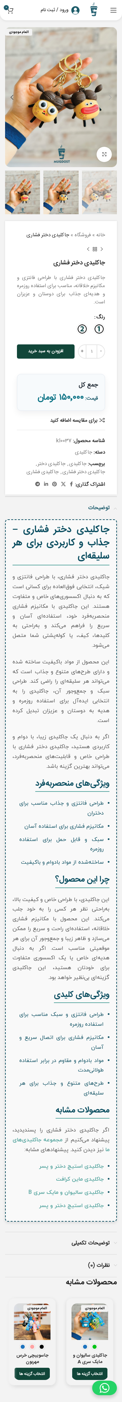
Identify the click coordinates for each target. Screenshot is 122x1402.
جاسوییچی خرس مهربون (32, 1359)
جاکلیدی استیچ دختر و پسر (71, 1166)
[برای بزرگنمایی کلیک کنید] (104, 154)
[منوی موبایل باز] (113, 10)
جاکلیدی (83, 452)
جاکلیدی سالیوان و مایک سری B (66, 1192)
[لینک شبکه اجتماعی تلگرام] (37, 484)
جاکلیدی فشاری (42, 472)
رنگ (100, 317)
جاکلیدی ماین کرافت (80, 1179)
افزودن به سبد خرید (45, 351)
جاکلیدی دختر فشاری (83, 472)
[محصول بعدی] (88, 249)
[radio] (99, 329)
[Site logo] (94, 10)
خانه (100, 235)
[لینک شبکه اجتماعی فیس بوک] (71, 484)
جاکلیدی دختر (51, 464)
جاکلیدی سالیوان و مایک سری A (90, 1359)
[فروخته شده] (90, 1321)
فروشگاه (83, 235)
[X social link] (63, 484)
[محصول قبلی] (101, 249)
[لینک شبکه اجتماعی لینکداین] (46, 484)
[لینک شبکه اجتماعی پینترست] (54, 484)
